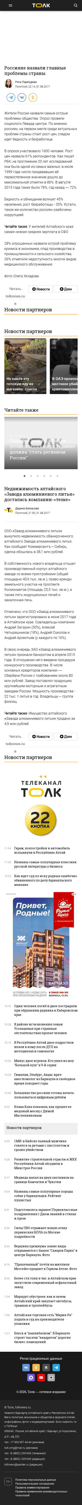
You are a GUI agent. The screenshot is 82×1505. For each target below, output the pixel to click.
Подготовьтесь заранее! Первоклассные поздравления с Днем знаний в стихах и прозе (45, 1214)
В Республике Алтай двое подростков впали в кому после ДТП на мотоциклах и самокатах (44, 1046)
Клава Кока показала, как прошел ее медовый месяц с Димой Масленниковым (43, 1111)
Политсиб (21, 86)
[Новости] (40, 289)
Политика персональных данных (35, 1479)
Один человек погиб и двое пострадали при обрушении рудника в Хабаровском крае (46, 1010)
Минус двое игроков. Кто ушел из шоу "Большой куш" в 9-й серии (44, 1063)
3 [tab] (38, 476)
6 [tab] (57, 476)
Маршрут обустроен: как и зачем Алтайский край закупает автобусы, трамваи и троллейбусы (43, 1300)
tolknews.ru (23, 1407)
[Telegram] (10, 97)
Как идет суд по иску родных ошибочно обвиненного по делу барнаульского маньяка (45, 880)
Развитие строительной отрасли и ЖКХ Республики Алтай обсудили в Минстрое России (45, 1163)
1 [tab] (25, 476)
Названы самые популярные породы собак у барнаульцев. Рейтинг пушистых (43, 1195)
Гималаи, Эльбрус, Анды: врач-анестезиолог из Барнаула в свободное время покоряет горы (44, 1079)
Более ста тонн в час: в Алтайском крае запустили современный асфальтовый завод (45, 1282)
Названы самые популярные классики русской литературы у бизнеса (45, 864)
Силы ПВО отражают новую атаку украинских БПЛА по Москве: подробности (40, 1232)
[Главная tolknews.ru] (41, 5)
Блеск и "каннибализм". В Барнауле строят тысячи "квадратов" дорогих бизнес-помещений (42, 1337)
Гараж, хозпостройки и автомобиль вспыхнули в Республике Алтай (42, 850)
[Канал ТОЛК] (66, 289)
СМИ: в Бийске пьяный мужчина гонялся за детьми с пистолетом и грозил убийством (41, 1145)
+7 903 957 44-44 (20, 1442)
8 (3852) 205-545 (20, 1453)
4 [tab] (44, 476)
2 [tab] (31, 476)
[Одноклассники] (32, 97)
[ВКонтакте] (21, 97)
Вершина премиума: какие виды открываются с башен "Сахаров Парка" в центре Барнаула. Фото (45, 1250)
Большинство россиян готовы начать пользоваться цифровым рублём (44, 1095)
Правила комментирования (32, 1487)
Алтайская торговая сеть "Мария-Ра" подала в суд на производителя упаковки (43, 1319)
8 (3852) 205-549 (20, 1458)
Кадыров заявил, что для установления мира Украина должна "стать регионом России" (42, 448)
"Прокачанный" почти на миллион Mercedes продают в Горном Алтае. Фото (45, 1266)
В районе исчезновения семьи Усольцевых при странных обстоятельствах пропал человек (40, 1028)
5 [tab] (51, 476)
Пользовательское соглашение (34, 1483)
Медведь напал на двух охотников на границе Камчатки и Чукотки (44, 1179)
